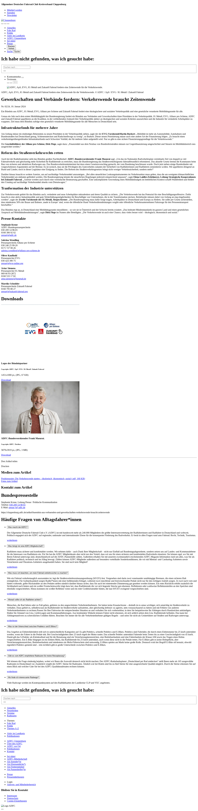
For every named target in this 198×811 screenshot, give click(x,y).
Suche (10, 51)
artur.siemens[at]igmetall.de (13, 278)
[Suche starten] (4, 70)
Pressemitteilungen (15, 777)
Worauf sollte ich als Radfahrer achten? (24, 600)
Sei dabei (11, 41)
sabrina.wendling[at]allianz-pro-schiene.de (20, 250)
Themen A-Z (13, 728)
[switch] (22, 77)
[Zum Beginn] (2, 809)
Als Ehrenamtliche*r (16, 764)
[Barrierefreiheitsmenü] (2, 23)
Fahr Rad (11, 30)
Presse (10, 43)
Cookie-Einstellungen (17, 801)
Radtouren (12, 715)
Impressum (12, 795)
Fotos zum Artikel (9, 481)
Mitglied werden (14, 10)
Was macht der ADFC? (17, 527)
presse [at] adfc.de (17, 507)
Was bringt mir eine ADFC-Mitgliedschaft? (25, 546)
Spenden (11, 12)
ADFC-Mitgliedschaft (17, 759)
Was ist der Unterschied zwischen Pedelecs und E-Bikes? (32, 626)
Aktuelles (11, 28)
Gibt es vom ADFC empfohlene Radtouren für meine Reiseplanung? (36, 656)
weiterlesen (12, 540)
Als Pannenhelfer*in (16, 769)
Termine (10, 713)
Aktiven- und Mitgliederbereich (21, 784)
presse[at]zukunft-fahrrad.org (14, 291)
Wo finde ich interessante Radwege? (23, 677)
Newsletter (12, 15)
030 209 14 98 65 (17, 505)
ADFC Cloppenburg (16, 38)
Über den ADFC (14, 743)
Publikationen (13, 736)
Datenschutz (12, 798)
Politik (10, 33)
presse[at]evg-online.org (12, 263)
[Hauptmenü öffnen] (8, 23)
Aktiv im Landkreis (16, 35)
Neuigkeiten (12, 710)
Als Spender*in (14, 761)
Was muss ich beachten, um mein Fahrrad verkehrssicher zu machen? (38, 573)
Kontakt (10, 751)
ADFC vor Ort (14, 746)
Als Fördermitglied (15, 767)
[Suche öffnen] (5, 23)
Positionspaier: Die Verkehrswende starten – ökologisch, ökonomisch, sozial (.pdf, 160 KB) (43, 478)
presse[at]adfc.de (9, 235)
